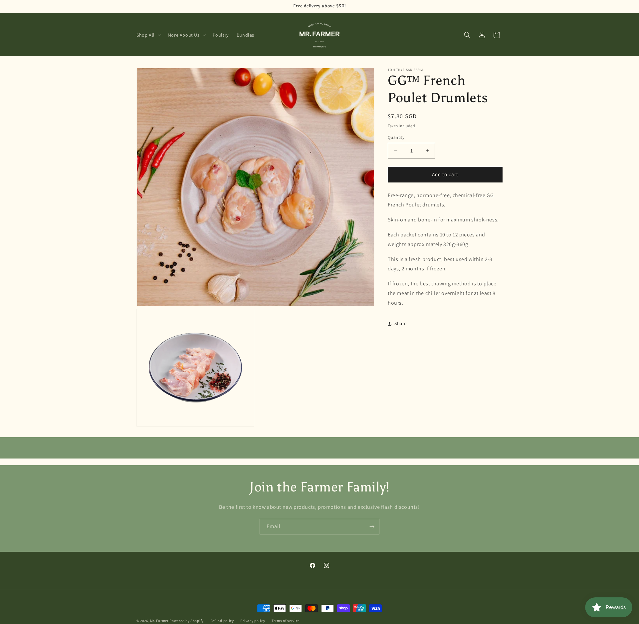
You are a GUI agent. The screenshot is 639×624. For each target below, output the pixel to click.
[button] (148, 35)
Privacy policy (252, 620)
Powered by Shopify (186, 620)
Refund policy (222, 620)
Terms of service (286, 620)
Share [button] (400, 323)
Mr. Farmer (159, 620)
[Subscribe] (371, 526)
